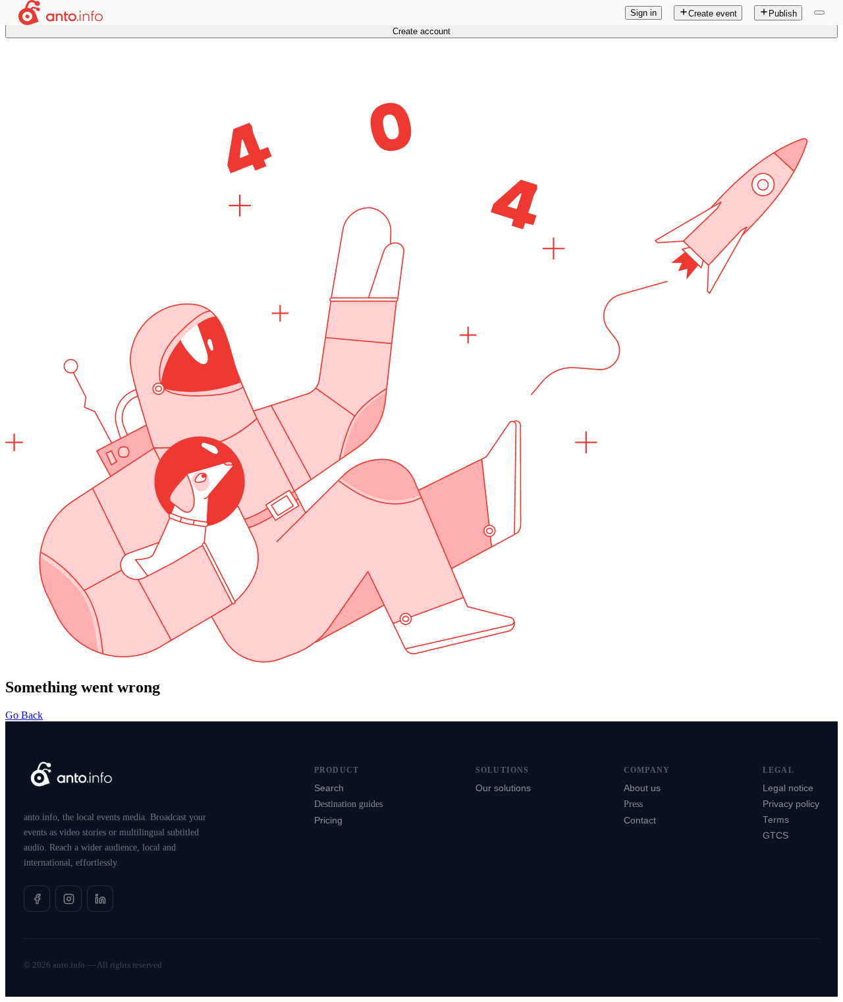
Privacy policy (791, 804)
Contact (640, 820)
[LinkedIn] (100, 898)
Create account (421, 31)
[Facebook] (37, 898)
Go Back (24, 715)
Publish (783, 13)
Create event (712, 13)
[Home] (60, 12)
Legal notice (788, 788)
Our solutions (503, 788)
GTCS (775, 836)
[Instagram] (68, 898)
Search (329, 788)
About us (642, 788)
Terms (776, 820)
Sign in (643, 13)
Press (633, 804)
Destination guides (348, 804)
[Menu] (819, 12)
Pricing (328, 820)
